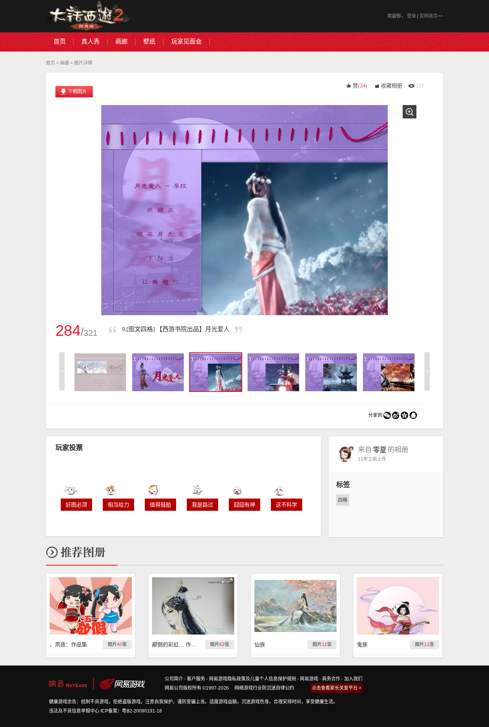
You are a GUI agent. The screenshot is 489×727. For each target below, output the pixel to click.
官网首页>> (431, 16)
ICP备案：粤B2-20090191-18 (131, 711)
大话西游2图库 (89, 16)
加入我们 (353, 679)
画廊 (64, 63)
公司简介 (174, 679)
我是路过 (202, 505)
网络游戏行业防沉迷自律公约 (264, 688)
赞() (360, 86)
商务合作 (331, 679)
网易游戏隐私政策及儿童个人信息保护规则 (252, 679)
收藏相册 (391, 86)
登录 (411, 16)
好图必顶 (76, 505)
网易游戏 (309, 679)
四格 (342, 500)
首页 (50, 63)
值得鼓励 (160, 505)
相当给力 (118, 505)
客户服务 (196, 679)
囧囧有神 (244, 505)
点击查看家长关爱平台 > (336, 688)
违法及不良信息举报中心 (74, 711)
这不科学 (286, 505)
